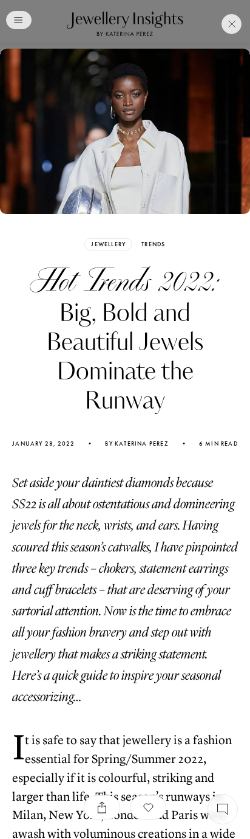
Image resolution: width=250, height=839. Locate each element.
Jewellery (108, 244)
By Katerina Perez (136, 443)
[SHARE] (102, 807)
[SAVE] (148, 807)
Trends (153, 244)
